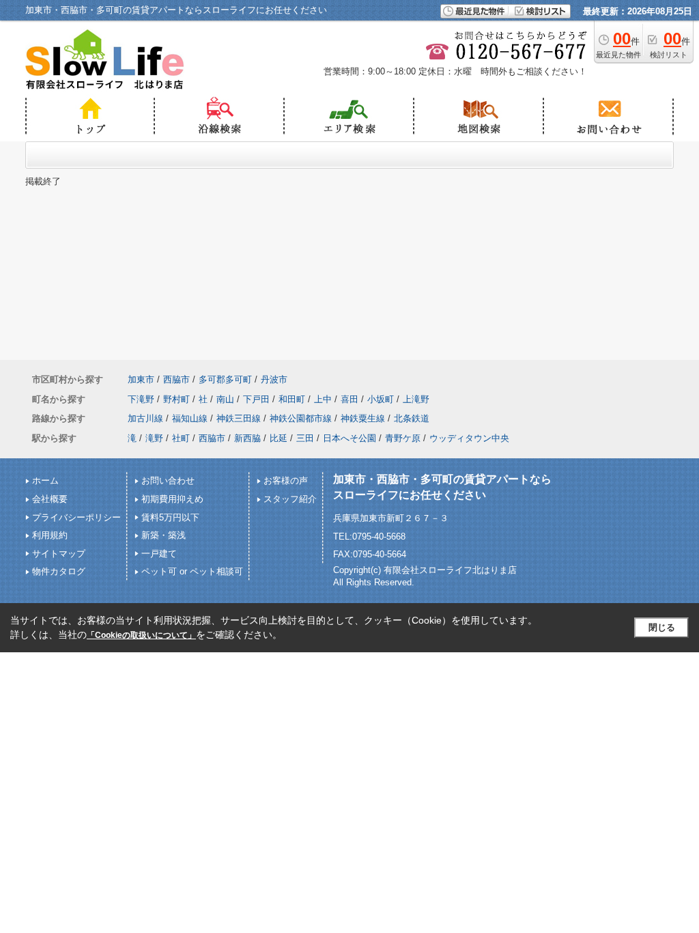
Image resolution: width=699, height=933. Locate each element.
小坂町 (380, 399)
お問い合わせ (168, 480)
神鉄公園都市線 (301, 418)
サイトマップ (58, 553)
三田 (305, 438)
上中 (323, 399)
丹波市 (274, 379)
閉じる (661, 627)
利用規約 (50, 535)
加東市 (141, 379)
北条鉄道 (411, 418)
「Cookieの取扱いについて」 (141, 635)
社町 (181, 438)
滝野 (154, 438)
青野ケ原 (402, 438)
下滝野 (141, 399)
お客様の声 (285, 480)
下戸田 (256, 399)
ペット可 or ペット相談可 (192, 571)
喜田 (349, 399)
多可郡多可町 (225, 379)
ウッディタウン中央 (469, 438)
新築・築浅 (163, 535)
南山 (225, 399)
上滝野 (416, 399)
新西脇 (247, 438)
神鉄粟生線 (363, 418)
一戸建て (159, 553)
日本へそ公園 (349, 438)
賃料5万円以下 (170, 517)
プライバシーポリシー (76, 517)
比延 (278, 438)
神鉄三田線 (238, 418)
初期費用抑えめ (172, 499)
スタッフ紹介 (290, 499)
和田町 (292, 399)
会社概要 (50, 499)
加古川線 (145, 418)
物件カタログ (58, 571)
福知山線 (190, 418)
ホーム (45, 480)
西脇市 (176, 379)
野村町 (176, 399)
